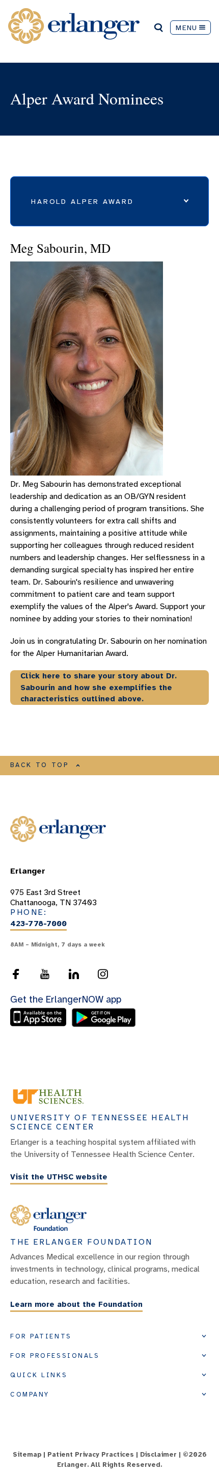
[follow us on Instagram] (102, 974)
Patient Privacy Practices (90, 1455)
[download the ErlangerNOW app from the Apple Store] (40, 1024)
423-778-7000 (38, 923)
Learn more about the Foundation (76, 1304)
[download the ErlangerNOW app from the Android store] (103, 1024)
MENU (186, 27)
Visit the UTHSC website (58, 1177)
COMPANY (29, 1394)
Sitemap (27, 1455)
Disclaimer (158, 1455)
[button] (109, 201)
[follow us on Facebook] (15, 974)
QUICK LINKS (38, 1375)
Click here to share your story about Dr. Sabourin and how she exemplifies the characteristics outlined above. (98, 687)
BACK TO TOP (39, 765)
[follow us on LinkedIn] (73, 974)
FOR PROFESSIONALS (55, 1356)
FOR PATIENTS (41, 1336)
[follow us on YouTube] (44, 974)
